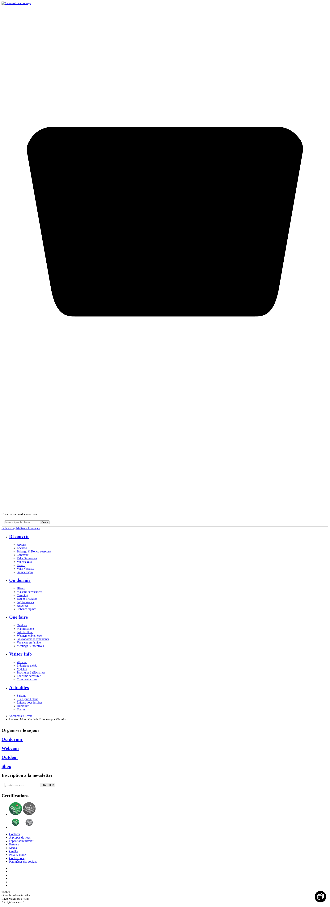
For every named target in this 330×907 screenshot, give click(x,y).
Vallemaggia (24, 561)
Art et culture (25, 632)
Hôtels (21, 588)
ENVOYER (47, 785)
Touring (21, 709)
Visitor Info (20, 654)
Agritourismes (25, 602)
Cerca (44, 522)
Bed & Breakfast (27, 598)
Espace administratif (21, 841)
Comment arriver (27, 679)
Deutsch (25, 528)
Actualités (19, 687)
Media (13, 847)
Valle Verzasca (25, 568)
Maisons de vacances (29, 591)
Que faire (18, 617)
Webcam (22, 662)
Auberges (22, 605)
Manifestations (25, 628)
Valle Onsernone (27, 558)
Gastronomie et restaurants (33, 639)
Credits (13, 851)
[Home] (16, 3)
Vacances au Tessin (20, 715)
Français (35, 528)
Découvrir (19, 536)
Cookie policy (17, 858)
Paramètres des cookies (23, 861)
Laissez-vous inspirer (29, 702)
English (15, 528)
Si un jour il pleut (27, 699)
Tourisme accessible (29, 676)
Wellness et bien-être (29, 635)
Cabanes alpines (26, 609)
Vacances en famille (29, 642)
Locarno (22, 548)
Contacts (14, 834)
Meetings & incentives (30, 646)
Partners (14, 844)
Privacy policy (18, 854)
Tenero (21, 565)
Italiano (6, 528)
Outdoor (22, 625)
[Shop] (165, 507)
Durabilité (23, 706)
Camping (22, 595)
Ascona (21, 544)
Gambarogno (25, 572)
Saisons (21, 695)
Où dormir (20, 580)
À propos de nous (20, 837)
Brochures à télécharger (31, 672)
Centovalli (23, 554)
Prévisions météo (27, 665)
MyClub (22, 669)
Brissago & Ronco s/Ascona (34, 551)
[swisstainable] (22, 814)
